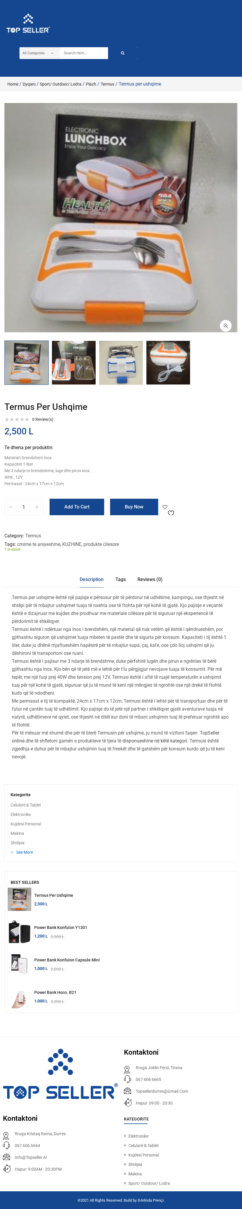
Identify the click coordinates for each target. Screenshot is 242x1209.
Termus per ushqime (53, 895)
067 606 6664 (27, 1145)
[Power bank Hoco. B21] (19, 996)
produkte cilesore (101, 544)
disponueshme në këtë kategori (154, 741)
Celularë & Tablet (26, 805)
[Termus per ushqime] (19, 899)
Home (12, 84)
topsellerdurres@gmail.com (162, 1091)
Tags (120, 579)
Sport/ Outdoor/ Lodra (60, 84)
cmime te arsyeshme (38, 544)
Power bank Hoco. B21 (55, 992)
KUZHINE (71, 544)
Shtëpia (17, 842)
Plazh (91, 84)
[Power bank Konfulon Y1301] (19, 931)
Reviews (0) (150, 579)
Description (92, 579)
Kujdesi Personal (26, 824)
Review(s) (42, 419)
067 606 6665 (148, 1079)
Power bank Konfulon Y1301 (60, 927)
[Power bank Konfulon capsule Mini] (19, 964)
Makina (17, 833)
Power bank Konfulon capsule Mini (67, 960)
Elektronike (21, 814)
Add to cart (76, 507)
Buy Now (134, 507)
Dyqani (29, 84)
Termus (107, 84)
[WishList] (169, 507)
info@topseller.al (31, 1157)
